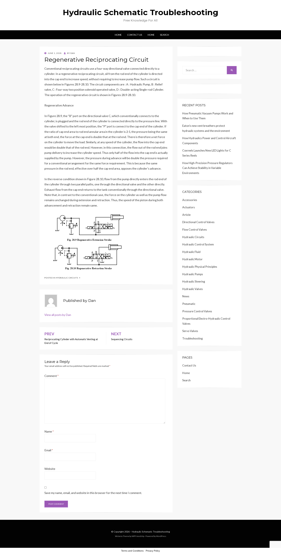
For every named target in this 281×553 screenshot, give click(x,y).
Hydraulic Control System (198, 244)
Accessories (189, 200)
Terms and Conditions (132, 550)
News (185, 296)
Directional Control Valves (198, 222)
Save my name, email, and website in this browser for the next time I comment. (93, 493)
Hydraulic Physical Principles (199, 266)
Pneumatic (188, 303)
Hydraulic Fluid (191, 252)
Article (186, 214)
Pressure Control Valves (197, 311)
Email (48, 450)
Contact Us (134, 34)
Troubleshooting (192, 338)
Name (49, 431)
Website (49, 468)
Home (118, 34)
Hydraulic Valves (192, 289)
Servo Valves (190, 331)
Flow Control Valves (194, 229)
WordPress (161, 536)
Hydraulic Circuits (67, 277)
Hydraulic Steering (193, 281)
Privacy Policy (153, 550)
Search (164, 34)
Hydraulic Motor (192, 259)
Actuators (188, 207)
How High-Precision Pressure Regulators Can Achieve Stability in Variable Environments (207, 168)
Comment (51, 376)
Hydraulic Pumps (192, 274)
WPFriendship (138, 536)
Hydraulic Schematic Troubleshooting (140, 12)
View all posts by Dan (57, 315)
